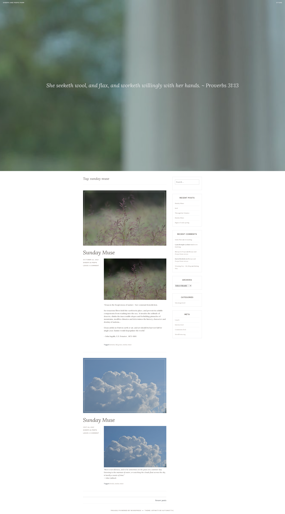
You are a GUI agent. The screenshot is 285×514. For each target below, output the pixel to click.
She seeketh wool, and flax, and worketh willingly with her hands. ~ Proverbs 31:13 (142, 85)
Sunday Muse (99, 252)
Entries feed (179, 325)
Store (279, 2)
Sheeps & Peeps (90, 262)
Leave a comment (91, 265)
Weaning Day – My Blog (183, 266)
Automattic (168, 510)
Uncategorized (180, 303)
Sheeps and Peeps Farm (13, 2)
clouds (112, 484)
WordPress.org (180, 334)
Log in (177, 320)
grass (120, 345)
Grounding (188, 240)
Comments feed (180, 330)
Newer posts (160, 500)
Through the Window (182, 213)
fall (116, 345)
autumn (112, 345)
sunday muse (127, 345)
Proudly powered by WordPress (126, 510)
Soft (176, 208)
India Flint (178, 240)
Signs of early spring (182, 223)
